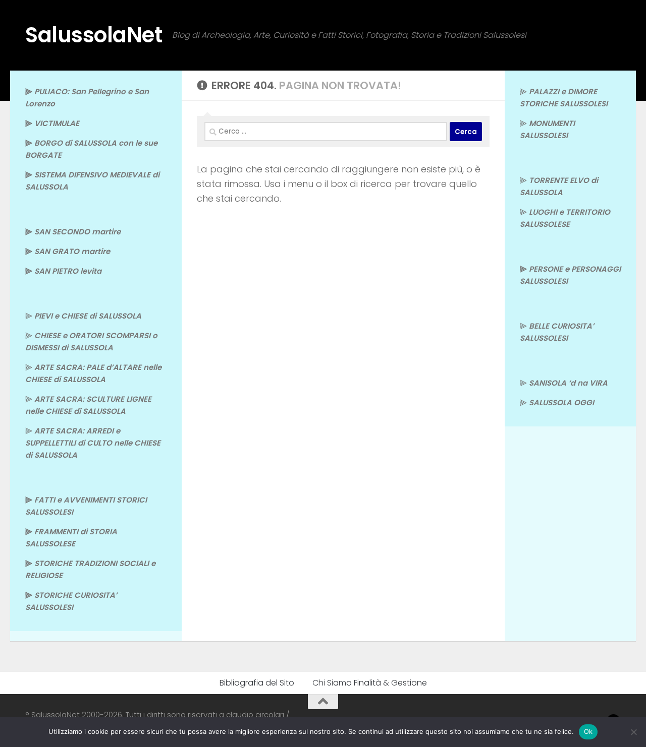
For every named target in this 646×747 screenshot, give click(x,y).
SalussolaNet (93, 35)
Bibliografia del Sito (257, 683)
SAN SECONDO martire (77, 231)
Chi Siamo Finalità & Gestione (369, 683)
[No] (633, 732)
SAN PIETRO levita (67, 271)
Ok (588, 731)
